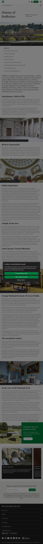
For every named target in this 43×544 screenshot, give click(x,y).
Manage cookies (21, 280)
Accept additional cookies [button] (21, 273)
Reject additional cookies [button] (21, 277)
